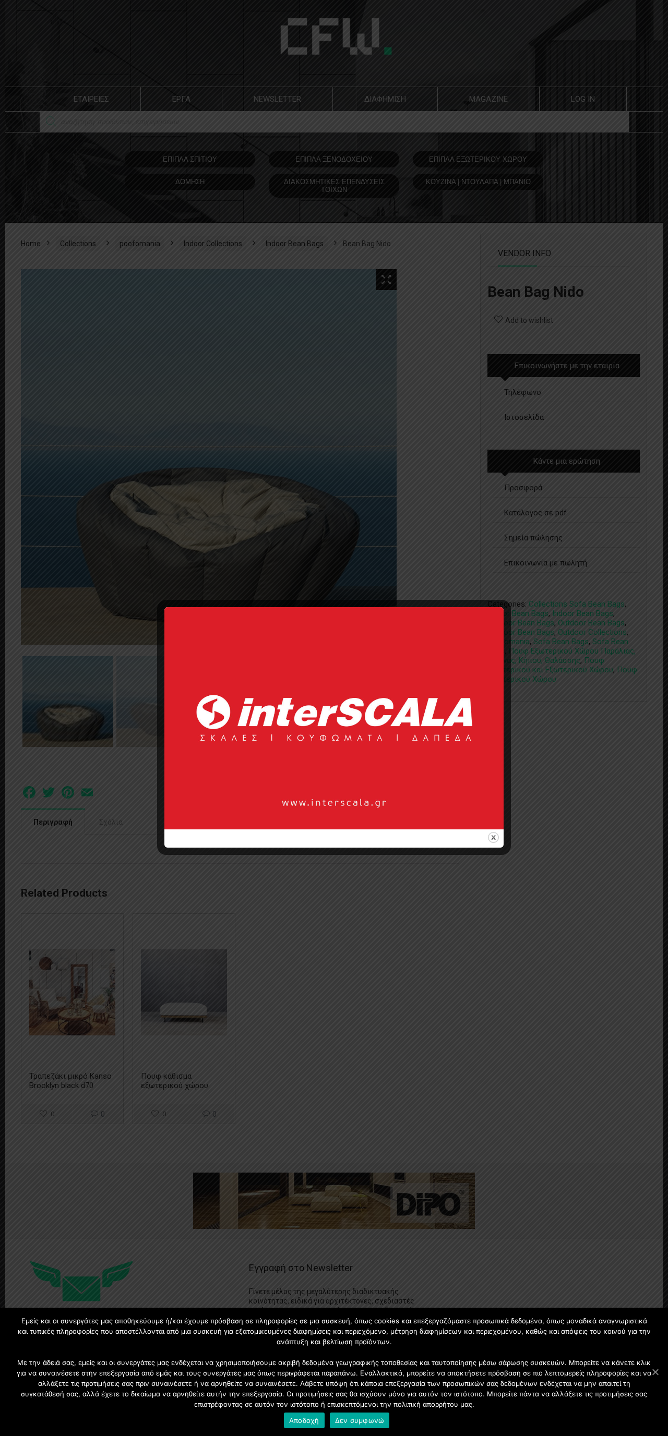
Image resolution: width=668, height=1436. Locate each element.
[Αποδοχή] (655, 1372)
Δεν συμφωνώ (360, 1420)
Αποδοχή (304, 1420)
